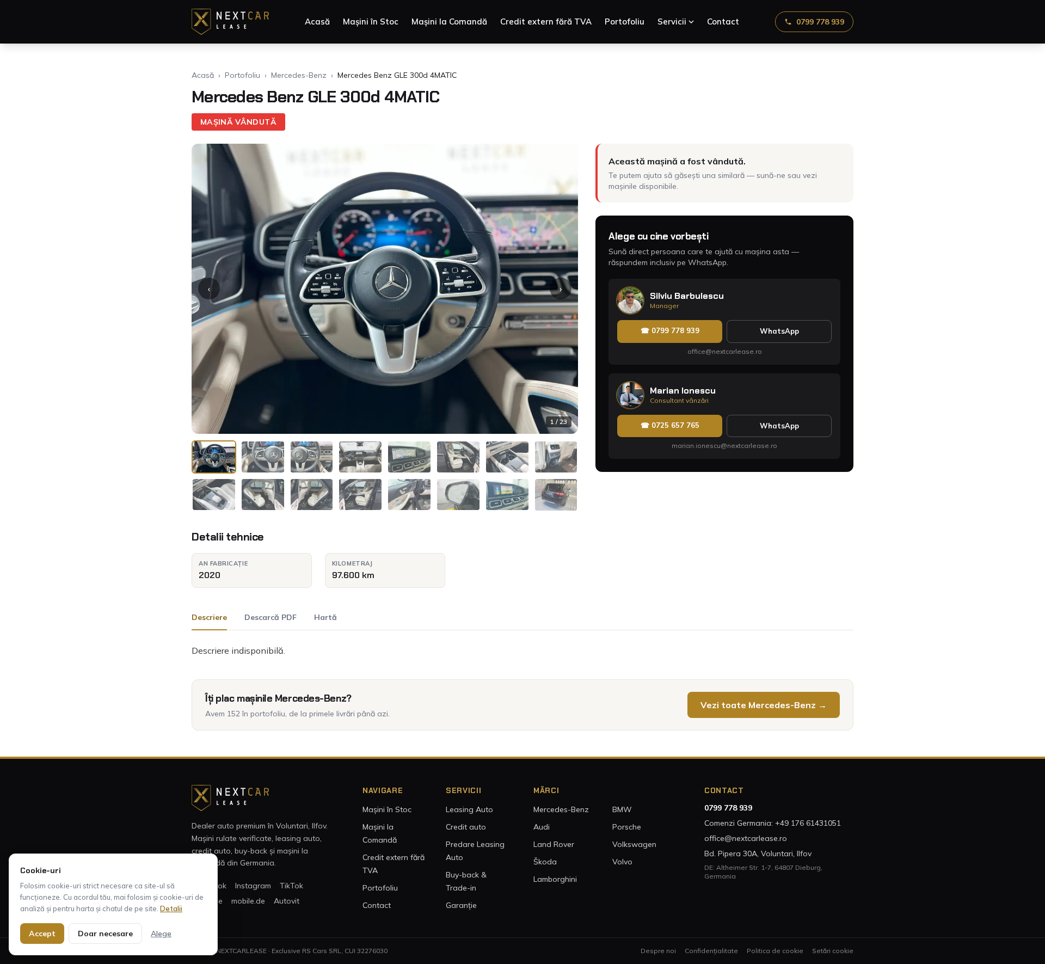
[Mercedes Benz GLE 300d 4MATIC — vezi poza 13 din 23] (409, 494)
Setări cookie (832, 951)
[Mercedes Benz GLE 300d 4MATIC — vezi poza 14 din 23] (458, 494)
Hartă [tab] (325, 617)
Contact (723, 21)
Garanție (461, 905)
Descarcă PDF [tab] (270, 617)
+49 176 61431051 (808, 823)
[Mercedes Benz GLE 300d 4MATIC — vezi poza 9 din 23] (214, 494)
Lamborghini (555, 879)
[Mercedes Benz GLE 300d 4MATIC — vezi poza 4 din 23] (360, 457)
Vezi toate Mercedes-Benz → (763, 704)
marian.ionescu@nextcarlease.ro (724, 445)
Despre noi (658, 951)
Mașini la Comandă (449, 21)
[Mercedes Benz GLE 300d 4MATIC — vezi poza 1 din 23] (214, 457)
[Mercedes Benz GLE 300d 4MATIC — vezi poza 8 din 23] (556, 457)
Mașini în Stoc (370, 21)
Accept (42, 933)
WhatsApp (779, 331)
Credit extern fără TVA (546, 21)
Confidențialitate (711, 951)
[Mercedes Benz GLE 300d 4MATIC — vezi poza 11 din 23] (312, 494)
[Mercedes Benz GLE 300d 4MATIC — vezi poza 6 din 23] (458, 457)
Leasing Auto (469, 809)
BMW (622, 809)
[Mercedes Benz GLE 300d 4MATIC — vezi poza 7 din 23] (507, 457)
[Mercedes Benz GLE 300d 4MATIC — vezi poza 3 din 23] (312, 457)
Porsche (626, 827)
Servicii (671, 21)
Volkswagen (634, 844)
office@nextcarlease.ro (724, 351)
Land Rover (553, 844)
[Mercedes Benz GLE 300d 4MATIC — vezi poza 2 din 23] (263, 457)
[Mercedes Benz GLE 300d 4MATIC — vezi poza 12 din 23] (360, 494)
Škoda (545, 862)
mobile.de (248, 901)
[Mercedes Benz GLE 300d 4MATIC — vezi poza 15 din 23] (507, 494)
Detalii (171, 908)
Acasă (317, 21)
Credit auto (466, 827)
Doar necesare (105, 933)
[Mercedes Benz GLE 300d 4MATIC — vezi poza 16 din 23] (556, 494)
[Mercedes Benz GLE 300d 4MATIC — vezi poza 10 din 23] (263, 494)
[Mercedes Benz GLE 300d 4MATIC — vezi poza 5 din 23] (409, 457)
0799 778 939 (820, 22)
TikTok (291, 886)
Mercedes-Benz (299, 75)
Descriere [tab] (209, 617)
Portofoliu (624, 21)
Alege (161, 933)
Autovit (286, 901)
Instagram (253, 886)
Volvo (622, 862)
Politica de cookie (775, 951)
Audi (541, 827)
